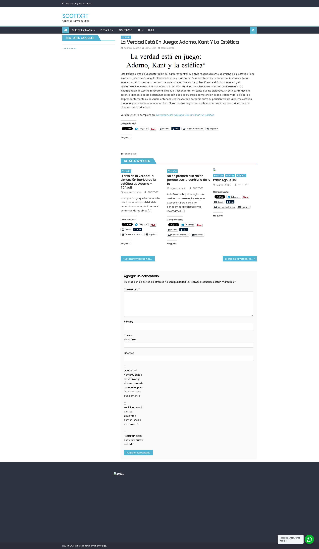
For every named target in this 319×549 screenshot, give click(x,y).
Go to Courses (70, 48)
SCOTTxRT (75, 16)
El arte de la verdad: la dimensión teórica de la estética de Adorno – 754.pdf (138, 182)
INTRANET (106, 30)
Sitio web (129, 353)
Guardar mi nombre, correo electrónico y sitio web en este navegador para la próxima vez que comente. (134, 383)
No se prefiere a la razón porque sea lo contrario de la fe (188, 180)
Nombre (128, 321)
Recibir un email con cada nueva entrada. (133, 440)
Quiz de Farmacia (82, 30)
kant (135, 153)
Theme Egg (100, 545)
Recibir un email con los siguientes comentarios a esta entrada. (133, 416)
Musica (230, 175)
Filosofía (126, 37)
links (151, 30)
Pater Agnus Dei (224, 180)
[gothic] (119, 474)
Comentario (132, 289)
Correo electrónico (130, 337)
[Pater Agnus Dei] (235, 169)
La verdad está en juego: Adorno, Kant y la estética (185, 115)
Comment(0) (168, 48)
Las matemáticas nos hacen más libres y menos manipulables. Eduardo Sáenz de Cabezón (140, 258)
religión (241, 175)
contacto (126, 30)
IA (139, 30)
